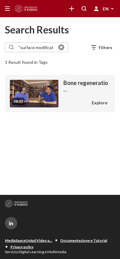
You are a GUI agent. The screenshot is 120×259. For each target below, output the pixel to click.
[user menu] (96, 9)
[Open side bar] (7, 9)
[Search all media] (84, 9)
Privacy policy (22, 247)
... (85, 86)
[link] (72, 9)
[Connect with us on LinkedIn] (11, 223)
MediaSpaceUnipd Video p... (28, 240)
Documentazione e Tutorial (83, 240)
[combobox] (36, 47)
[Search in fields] (61, 47)
